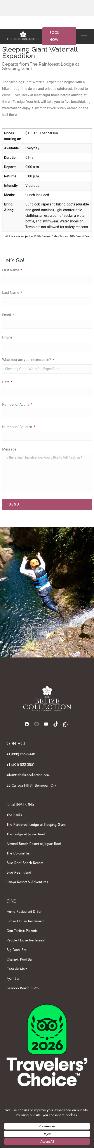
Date (6, 382)
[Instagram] (36, 724)
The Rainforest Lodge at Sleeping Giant (36, 824)
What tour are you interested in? (27, 360)
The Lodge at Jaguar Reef (26, 834)
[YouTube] (46, 724)
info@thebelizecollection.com (28, 775)
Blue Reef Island (19, 872)
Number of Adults (16, 404)
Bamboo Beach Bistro (23, 988)
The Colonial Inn (19, 853)
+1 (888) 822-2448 (21, 754)
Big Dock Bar (16, 949)
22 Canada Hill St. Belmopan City (31, 785)
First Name (11, 270)
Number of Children (17, 427)
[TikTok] (55, 724)
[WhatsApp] (65, 724)
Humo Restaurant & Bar (24, 911)
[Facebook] (27, 724)
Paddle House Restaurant (26, 940)
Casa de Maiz (17, 968)
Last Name (11, 292)
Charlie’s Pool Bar (20, 959)
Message (9, 449)
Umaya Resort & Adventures (27, 881)
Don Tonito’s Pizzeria (22, 930)
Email (7, 315)
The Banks (14, 815)
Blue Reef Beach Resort (25, 862)
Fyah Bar (13, 978)
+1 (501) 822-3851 (21, 764)
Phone (7, 337)
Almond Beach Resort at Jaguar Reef (34, 843)
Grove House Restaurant (25, 921)
